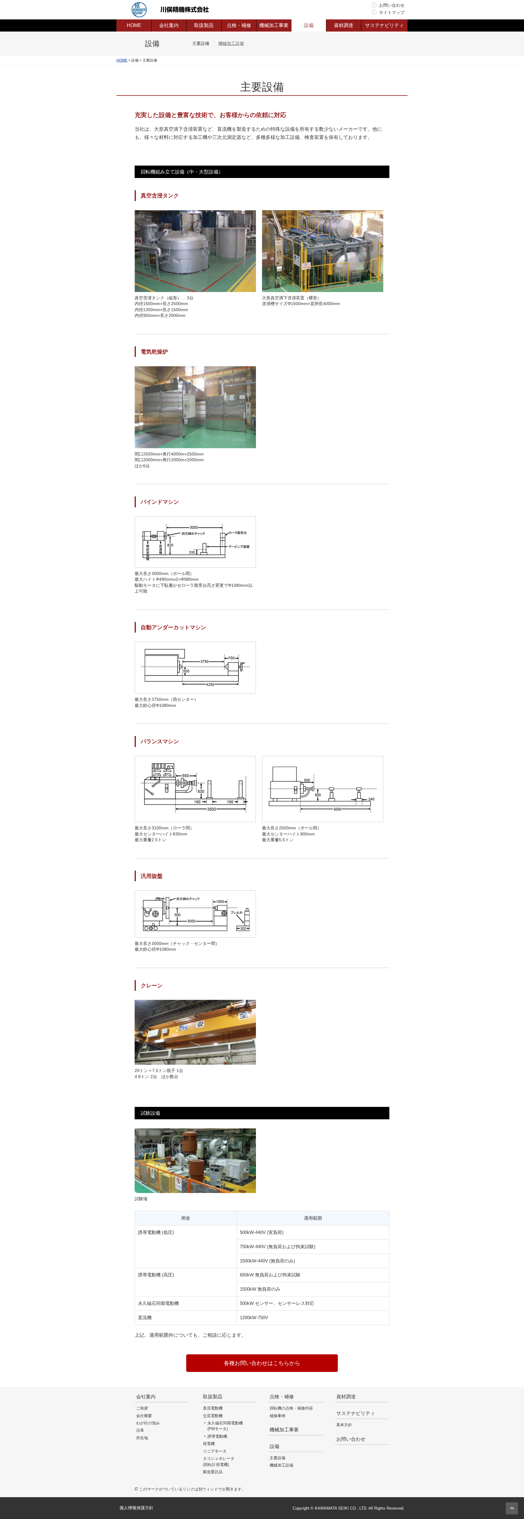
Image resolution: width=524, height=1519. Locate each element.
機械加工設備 (231, 43)
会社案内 (146, 1396)
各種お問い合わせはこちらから (262, 1363)
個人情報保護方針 (136, 1507)
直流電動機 (213, 1408)
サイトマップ (392, 12)
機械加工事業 (284, 1429)
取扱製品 (212, 1396)
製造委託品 (213, 1472)
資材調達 (346, 1396)
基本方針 (344, 1425)
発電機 (209, 1443)
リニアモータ (215, 1451)
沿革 (140, 1430)
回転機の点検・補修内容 (291, 1408)
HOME (121, 60)
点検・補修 (282, 1396)
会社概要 (144, 1415)
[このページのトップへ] (512, 1508)
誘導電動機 (217, 1436)
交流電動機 (213, 1415)
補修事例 (277, 1415)
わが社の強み (148, 1423)
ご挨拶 (142, 1408)
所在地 (142, 1438)
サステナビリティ (355, 1413)
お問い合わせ (392, 5)
